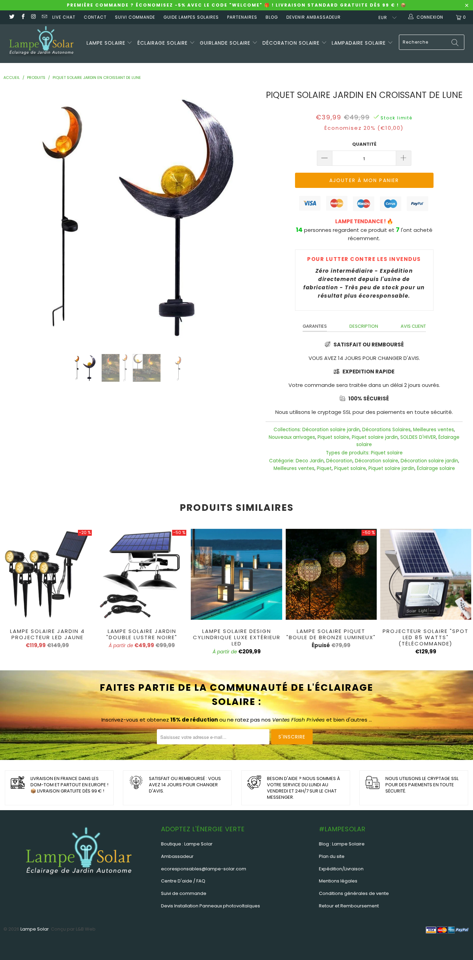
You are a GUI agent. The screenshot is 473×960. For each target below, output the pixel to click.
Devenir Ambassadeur (313, 17)
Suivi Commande (135, 17)
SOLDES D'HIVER (418, 437)
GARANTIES (315, 326)
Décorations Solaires (386, 429)
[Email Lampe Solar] (44, 17)
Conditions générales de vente (354, 893)
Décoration (339, 461)
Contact (95, 17)
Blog (272, 17)
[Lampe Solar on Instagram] (33, 17)
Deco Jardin (310, 461)
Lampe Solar (34, 929)
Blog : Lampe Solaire (342, 844)
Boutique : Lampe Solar (187, 844)
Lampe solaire (107, 42)
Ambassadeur (177, 856)
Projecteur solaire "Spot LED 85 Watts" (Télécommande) (425, 574)
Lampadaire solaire (359, 42)
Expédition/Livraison (341, 869)
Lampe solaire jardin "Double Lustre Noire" (141, 574)
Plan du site (332, 856)
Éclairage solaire (163, 42)
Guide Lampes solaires (191, 17)
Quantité (364, 144)
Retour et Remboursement (349, 906)
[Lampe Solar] (41, 43)
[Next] (245, 216)
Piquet (324, 468)
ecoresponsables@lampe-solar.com (203, 869)
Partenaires (242, 17)
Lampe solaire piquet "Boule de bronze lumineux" (331, 574)
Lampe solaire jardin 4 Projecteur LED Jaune (47, 574)
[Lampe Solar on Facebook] (22, 17)
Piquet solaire (333, 437)
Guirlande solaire (226, 42)
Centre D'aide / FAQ (183, 881)
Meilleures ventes (433, 429)
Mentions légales (338, 881)
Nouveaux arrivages (292, 437)
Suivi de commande (183, 893)
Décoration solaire (291, 42)
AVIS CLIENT (413, 326)
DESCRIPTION (363, 326)
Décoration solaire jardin (331, 429)
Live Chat (63, 17)
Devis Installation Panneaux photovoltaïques (210, 906)
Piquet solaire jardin (375, 437)
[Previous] (17, 216)
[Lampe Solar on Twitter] (12, 17)
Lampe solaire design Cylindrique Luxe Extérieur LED (236, 574)
